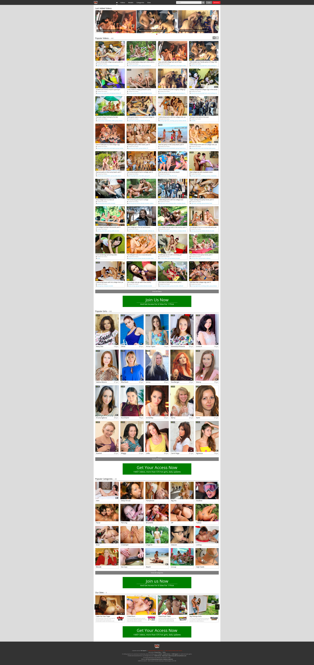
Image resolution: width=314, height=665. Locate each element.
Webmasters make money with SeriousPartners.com (174, 655)
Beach (148, 567)
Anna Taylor (150, 346)
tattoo (140, 65)
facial (175, 176)
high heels (100, 65)
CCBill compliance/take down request (173, 650)
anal (104, 65)
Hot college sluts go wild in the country (139, 282)
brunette (150, 93)
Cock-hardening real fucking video (106, 255)
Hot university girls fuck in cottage (137, 200)
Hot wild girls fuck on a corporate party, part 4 (204, 227)
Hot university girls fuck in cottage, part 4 (140, 172)
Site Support (143, 650)
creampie (179, 203)
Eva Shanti (125, 418)
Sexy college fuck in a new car (105, 200)
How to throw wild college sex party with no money (111, 62)
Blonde (98, 567)
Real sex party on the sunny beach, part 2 (108, 172)
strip (142, 93)
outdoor (151, 203)
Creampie (124, 545)
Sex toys (124, 567)
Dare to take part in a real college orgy (108, 144)
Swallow (199, 500)
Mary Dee (99, 346)
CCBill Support (175, 654)
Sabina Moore (101, 382)
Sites (149, 3)
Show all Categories (157, 573)
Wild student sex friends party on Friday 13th (203, 62)
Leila (148, 453)
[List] (217, 37)
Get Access (216, 2)
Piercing (124, 523)
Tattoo (198, 523)
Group (173, 567)
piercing (168, 65)
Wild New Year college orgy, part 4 (200, 282)
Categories (140, 3)
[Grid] (214, 37)
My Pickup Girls (196, 616)
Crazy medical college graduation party (139, 89)
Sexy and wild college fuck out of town (170, 62)
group (107, 65)
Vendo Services (166, 654)
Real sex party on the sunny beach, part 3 (171, 144)
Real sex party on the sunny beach (168, 172)
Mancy (198, 382)
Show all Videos (157, 291)
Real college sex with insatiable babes (201, 172)
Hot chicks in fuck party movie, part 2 (201, 255)
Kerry (173, 418)
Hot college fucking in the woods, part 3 (108, 227)
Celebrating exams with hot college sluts (170, 200)
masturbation (134, 65)
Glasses (174, 545)
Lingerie (149, 545)
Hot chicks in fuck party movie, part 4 (169, 282)
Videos (122, 3)
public (115, 176)
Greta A (199, 346)
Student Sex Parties (101, 2)
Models (130, 3)
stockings (212, 65)
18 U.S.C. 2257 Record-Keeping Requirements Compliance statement (157, 659)
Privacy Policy (157, 652)
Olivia (123, 346)
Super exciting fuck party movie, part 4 (201, 200)
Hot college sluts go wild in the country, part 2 (172, 227)
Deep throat (125, 500)
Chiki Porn (131, 616)
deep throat (163, 65)
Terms (164, 652)
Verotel (160, 654)
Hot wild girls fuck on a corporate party (139, 255)
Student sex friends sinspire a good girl (108, 89)
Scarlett (99, 453)
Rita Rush (124, 382)
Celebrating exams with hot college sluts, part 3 (110, 282)
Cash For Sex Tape (103, 616)
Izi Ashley (149, 418)
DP (114, 65)
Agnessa (199, 453)
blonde (117, 65)
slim (173, 176)
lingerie (181, 65)
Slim (97, 500)
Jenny (148, 382)
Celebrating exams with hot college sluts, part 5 (204, 144)
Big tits (173, 500)
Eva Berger (175, 382)
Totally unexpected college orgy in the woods (203, 89)
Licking (198, 545)
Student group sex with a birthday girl (170, 255)
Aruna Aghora (101, 418)
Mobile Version (157, 655)
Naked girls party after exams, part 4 (138, 144)
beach (181, 148)
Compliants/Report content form (155, 650)
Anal (97, 545)
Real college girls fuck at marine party (138, 227)
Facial (98, 523)
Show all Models (157, 459)
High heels (200, 567)
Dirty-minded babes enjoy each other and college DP (143, 62)
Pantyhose (150, 500)
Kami (198, 418)
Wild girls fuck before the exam (199, 117)
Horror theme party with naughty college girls (172, 89)
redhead (150, 231)
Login (209, 2)
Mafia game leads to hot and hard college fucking (142, 117)
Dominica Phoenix (178, 346)
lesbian (111, 65)
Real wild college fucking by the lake (107, 117)
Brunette (149, 523)
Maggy (123, 453)
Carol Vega (175, 453)
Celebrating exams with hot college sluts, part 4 (173, 117)
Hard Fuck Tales (164, 616)
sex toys (131, 93)
